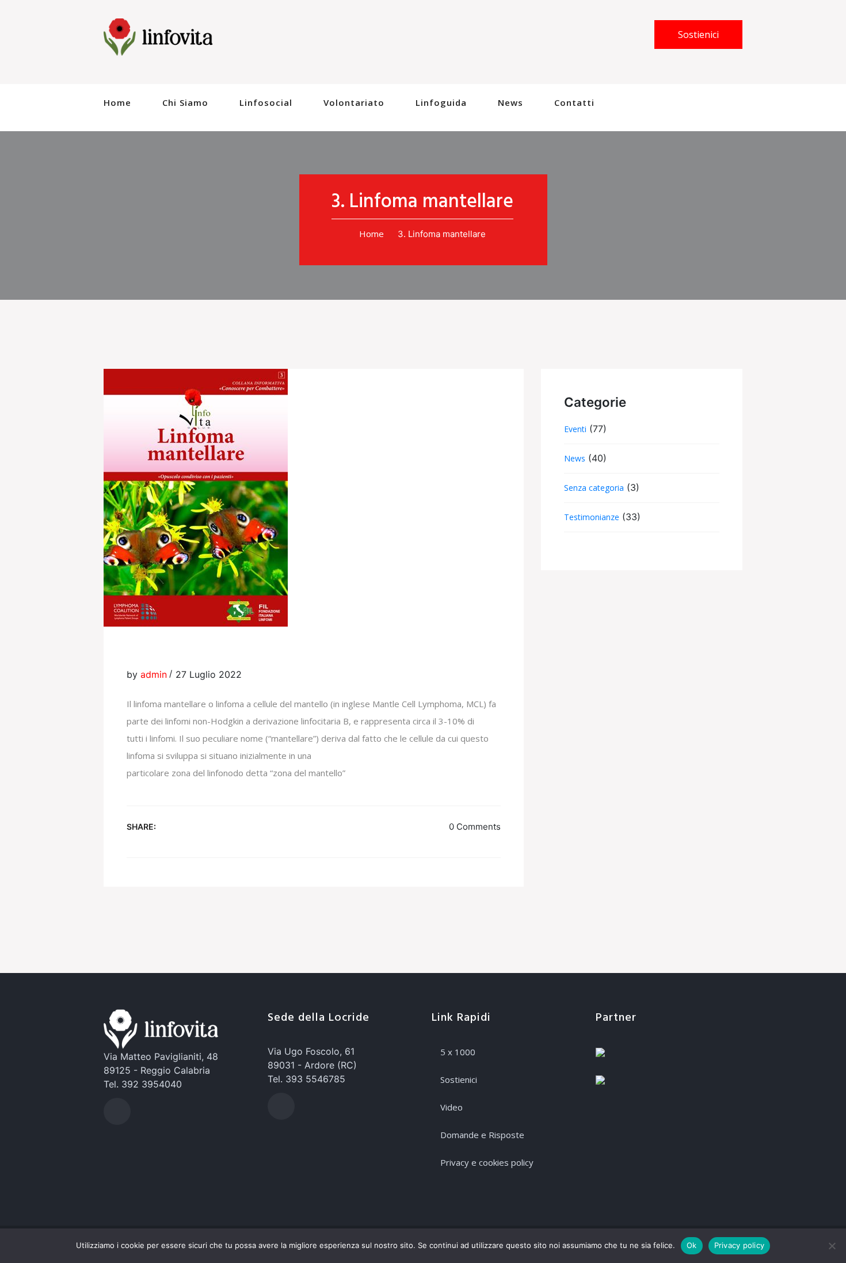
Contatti (574, 102)
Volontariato (353, 102)
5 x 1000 (457, 1052)
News (510, 102)
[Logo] (158, 36)
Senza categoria (594, 487)
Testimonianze (591, 517)
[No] (831, 1245)
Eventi (575, 428)
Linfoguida (441, 102)
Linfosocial (265, 102)
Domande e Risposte (482, 1134)
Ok (692, 1245)
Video (451, 1107)
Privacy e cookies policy (486, 1162)
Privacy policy (739, 1245)
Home (117, 102)
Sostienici (698, 34)
